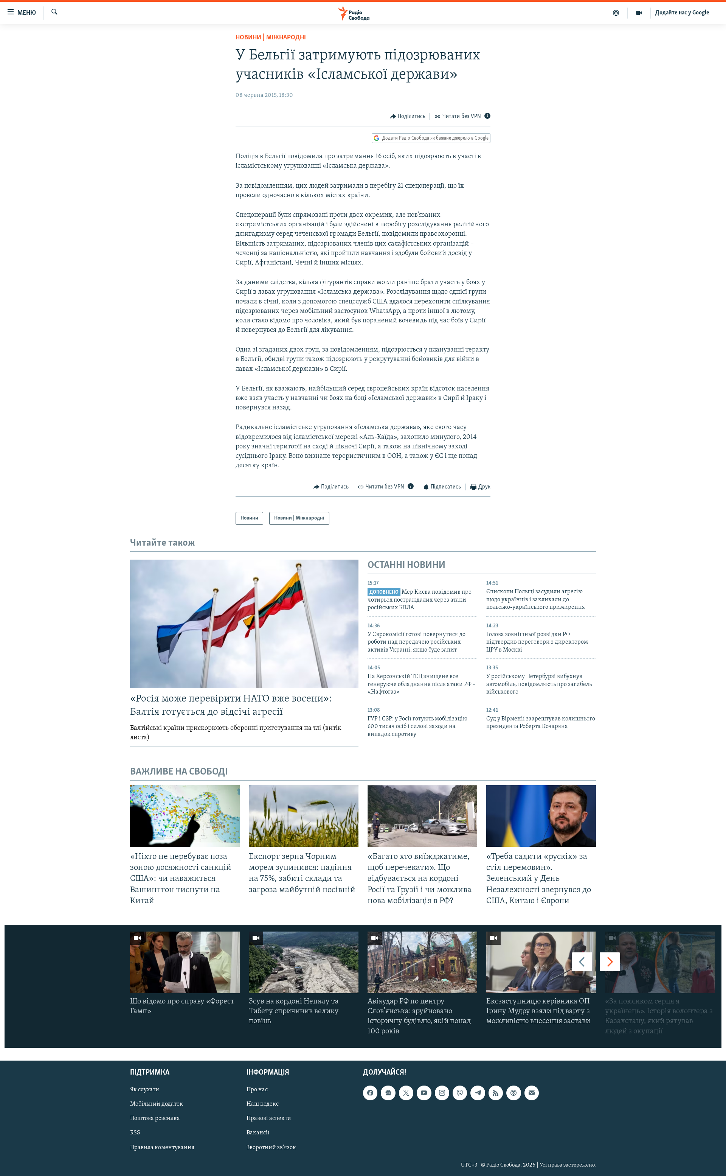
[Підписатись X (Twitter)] (406, 1093)
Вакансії (258, 1133)
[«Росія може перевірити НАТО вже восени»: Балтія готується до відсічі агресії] (244, 624)
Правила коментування (162, 1147)
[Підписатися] (531, 1093)
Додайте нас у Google (682, 13)
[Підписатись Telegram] (477, 1093)
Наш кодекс (263, 1104)
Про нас (257, 1090)
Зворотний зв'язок (271, 1147)
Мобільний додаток (156, 1104)
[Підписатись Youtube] (424, 1093)
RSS (135, 1133)
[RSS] (496, 1093)
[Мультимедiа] (639, 13)
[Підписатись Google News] (388, 1093)
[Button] (408, 116)
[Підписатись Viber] (460, 1093)
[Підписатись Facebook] (370, 1093)
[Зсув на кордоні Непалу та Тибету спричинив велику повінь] (303, 962)
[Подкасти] (616, 13)
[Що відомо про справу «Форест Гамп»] (185, 962)
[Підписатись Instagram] (442, 1093)
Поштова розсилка (155, 1118)
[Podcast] (513, 1093)
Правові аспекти (269, 1118)
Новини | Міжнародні (271, 37)
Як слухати (144, 1090)
